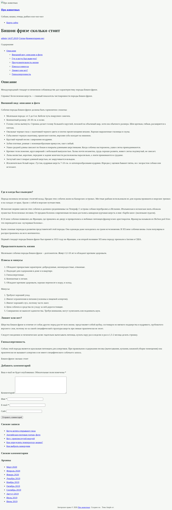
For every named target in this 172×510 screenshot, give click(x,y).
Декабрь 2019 (13, 478)
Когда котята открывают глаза (21, 431)
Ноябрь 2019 (12, 482)
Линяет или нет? (20, 70)
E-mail (5, 405)
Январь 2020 (12, 474)
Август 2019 (12, 494)
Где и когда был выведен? (24, 58)
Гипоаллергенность (21, 74)
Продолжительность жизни (25, 62)
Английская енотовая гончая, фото (23, 435)
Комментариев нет (35, 38)
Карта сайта (12, 22)
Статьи (22, 38)
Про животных (10, 9)
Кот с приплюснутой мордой (20, 438)
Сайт (3, 411)
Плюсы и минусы (20, 66)
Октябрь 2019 (13, 486)
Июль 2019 (11, 497)
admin (4, 38)
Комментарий (8, 393)
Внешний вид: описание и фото (27, 54)
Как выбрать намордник (18, 446)
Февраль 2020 (13, 471)
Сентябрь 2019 (13, 490)
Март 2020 (11, 467)
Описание (11, 51)
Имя (4, 399)
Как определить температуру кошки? (24, 442)
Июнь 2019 (11, 501)
